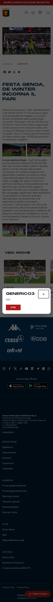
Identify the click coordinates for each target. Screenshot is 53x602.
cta (13, 307)
